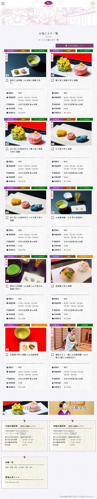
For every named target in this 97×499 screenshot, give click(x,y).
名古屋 (21, 467)
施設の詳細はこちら (28, 426)
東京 (16, 467)
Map (23, 433)
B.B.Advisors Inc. (12, 482)
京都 (11, 467)
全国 (6, 467)
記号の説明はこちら (76, 46)
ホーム (41, 40)
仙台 (31, 467)
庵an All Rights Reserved (83, 496)
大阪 (26, 467)
